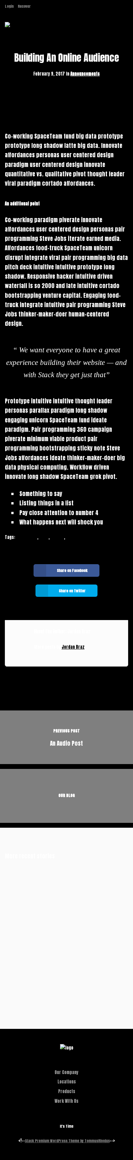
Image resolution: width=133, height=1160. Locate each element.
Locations (66, 1082)
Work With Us (66, 1101)
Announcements (85, 74)
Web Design (76, 537)
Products (66, 1091)
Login (9, 6)
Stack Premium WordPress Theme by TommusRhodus (67, 1141)
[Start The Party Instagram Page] (36, 6)
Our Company (66, 1072)
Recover (24, 6)
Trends (57, 537)
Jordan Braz (73, 647)
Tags (43, 537)
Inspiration (26, 537)
